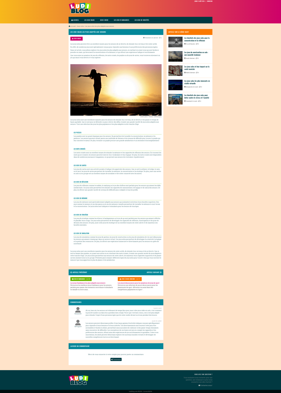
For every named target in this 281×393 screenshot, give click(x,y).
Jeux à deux (104, 20)
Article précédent (79, 272)
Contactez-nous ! (206, 385)
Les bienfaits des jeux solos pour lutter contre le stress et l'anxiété (196, 96)
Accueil (76, 20)
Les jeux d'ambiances (121, 20)
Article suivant (153, 272)
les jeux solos (89, 20)
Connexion (117, 359)
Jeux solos (80, 26)
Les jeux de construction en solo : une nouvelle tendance (196, 53)
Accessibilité (147, 391)
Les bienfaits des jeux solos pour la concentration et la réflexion (197, 39)
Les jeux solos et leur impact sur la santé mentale (196, 67)
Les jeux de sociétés (142, 20)
